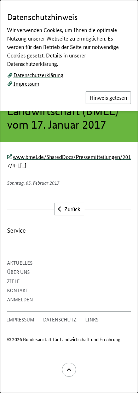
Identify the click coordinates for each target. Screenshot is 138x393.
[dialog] (69, 196)
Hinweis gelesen (108, 97)
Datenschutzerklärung (38, 75)
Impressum (26, 83)
